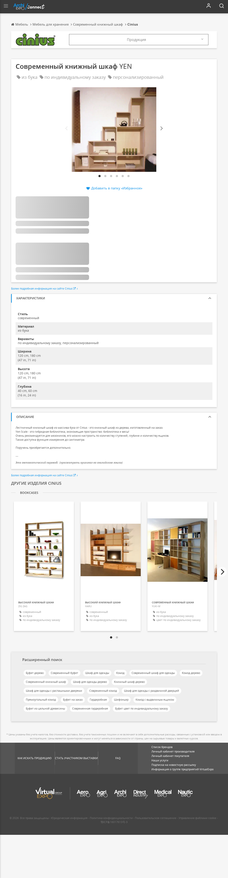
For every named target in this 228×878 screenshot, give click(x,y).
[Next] (161, 128)
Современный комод (103, 691)
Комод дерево (191, 673)
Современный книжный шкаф (46, 682)
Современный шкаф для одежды (153, 673)
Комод (120, 673)
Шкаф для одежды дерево (90, 682)
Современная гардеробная (90, 708)
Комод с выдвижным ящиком (155, 700)
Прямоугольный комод (41, 700)
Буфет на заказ (73, 700)
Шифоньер (121, 700)
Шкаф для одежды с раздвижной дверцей (151, 691)
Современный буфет (64, 673)
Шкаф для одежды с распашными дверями (54, 691)
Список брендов (162, 747)
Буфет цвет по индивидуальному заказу (141, 708)
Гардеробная (98, 700)
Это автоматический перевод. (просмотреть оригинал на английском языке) (69, 462)
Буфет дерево (35, 673)
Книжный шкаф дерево (129, 682)
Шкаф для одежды (97, 673)
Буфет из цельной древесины (45, 708)
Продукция (136, 39)
